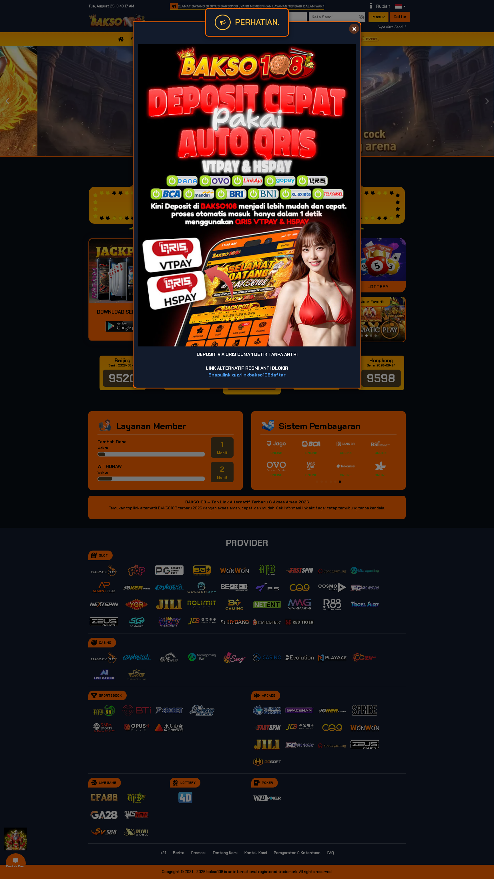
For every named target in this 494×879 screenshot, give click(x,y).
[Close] (354, 29)
